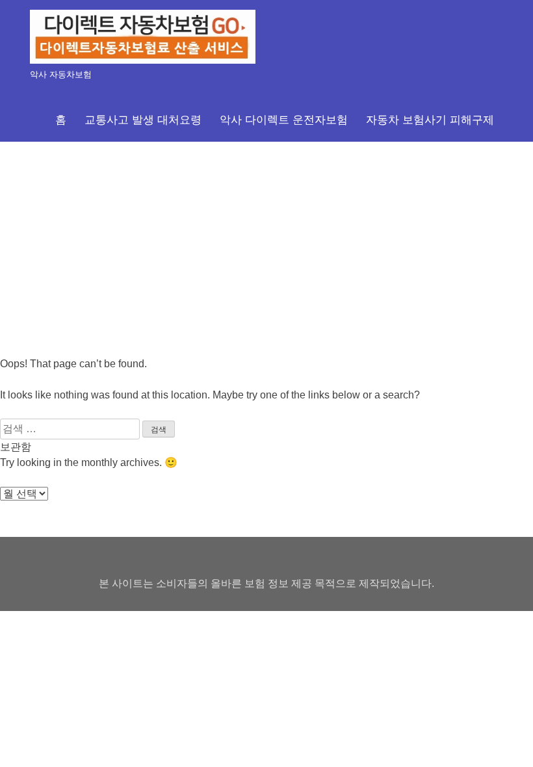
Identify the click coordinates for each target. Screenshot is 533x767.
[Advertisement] (266, 239)
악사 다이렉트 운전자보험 (284, 119)
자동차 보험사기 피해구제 (430, 119)
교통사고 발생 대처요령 (143, 119)
